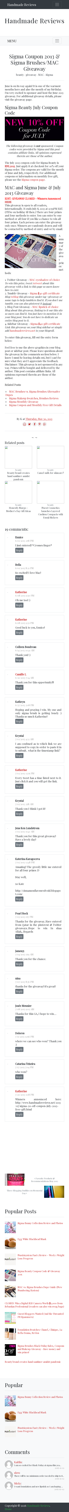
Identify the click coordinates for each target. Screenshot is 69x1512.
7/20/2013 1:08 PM (24, 1094)
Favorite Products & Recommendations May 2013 (44, 1179)
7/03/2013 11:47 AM (24, 831)
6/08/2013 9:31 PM (24, 623)
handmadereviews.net (22, 330)
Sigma (49, 74)
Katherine (21, 592)
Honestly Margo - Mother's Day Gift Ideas (18, 509)
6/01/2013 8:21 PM (24, 568)
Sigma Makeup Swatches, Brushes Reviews (33, 398)
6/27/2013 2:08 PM (24, 705)
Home (8, 1509)
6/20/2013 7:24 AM (24, 677)
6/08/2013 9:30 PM (24, 595)
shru (17, 1472)
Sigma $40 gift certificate (45, 293)
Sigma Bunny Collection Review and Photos (40, 1223)
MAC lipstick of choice (45, 307)
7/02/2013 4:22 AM (24, 739)
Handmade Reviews (21, 4)
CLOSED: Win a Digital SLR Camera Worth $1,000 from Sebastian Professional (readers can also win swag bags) (34, 1305)
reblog (14, 296)
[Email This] (24, 425)
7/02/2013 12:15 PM (24, 773)
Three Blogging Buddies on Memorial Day (24, 1192)
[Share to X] (29, 425)
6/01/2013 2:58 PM (24, 540)
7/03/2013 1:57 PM (24, 916)
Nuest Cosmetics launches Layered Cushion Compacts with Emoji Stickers (50, 512)
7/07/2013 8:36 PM (24, 981)
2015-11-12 (59, 1468)
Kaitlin (18, 1462)
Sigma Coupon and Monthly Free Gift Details (35, 405)
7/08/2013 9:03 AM (24, 1009)
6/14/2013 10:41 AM (24, 650)
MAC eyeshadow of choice (45, 279)
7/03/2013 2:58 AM (24, 804)
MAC (41, 74)
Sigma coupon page (33, 179)
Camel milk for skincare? (50, 472)
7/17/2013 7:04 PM (24, 1067)
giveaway (31, 74)
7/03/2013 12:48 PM (25, 862)
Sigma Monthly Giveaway (23, 401)
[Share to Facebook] (34, 425)
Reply (19, 550)
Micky (17, 1483)
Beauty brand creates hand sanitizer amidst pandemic (18, 476)
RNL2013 (10, 166)
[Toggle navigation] (57, 4)
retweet (37, 283)
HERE (8, 202)
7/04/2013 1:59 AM (24, 954)
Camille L (20, 674)
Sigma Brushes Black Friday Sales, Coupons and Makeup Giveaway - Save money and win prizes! (41, 1349)
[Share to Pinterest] (39, 425)
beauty (20, 74)
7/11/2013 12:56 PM (24, 1036)
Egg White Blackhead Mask (32, 1239)
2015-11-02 (59, 1489)
